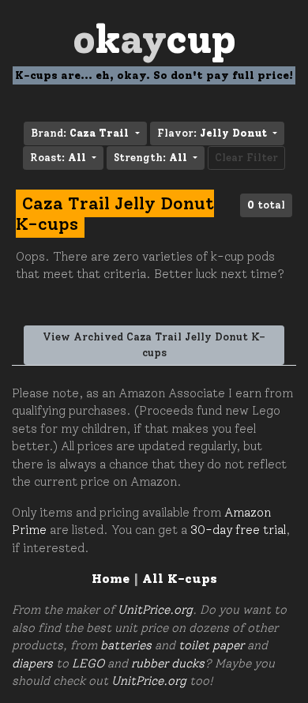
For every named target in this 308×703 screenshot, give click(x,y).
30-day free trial (238, 530)
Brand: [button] (80, 133)
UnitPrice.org (155, 610)
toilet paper (211, 645)
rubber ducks (168, 663)
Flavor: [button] (212, 133)
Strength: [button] (150, 158)
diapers (32, 663)
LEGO (88, 663)
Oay (154, 39)
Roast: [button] (58, 158)
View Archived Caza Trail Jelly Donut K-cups (154, 345)
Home (111, 578)
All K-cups (179, 578)
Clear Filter (246, 158)
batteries (126, 645)
